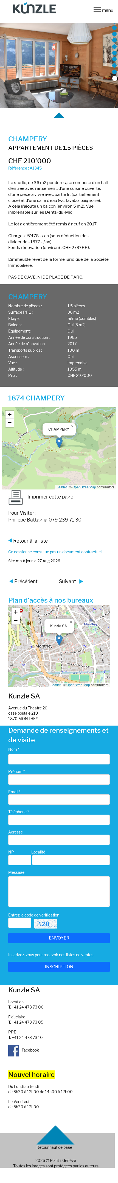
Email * (14, 791)
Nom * (13, 749)
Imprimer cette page (50, 497)
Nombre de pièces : (25, 305)
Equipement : (19, 331)
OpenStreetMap (84, 487)
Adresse (15, 832)
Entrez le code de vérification (33, 915)
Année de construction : (29, 337)
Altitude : (16, 369)
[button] (59, 442)
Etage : (14, 318)
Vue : (12, 362)
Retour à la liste (30, 541)
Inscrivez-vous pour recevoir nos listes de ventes (50, 954)
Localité (38, 852)
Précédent (26, 581)
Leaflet (62, 487)
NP (11, 852)
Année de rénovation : (27, 343)
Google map (58, 448)
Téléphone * (18, 811)
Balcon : (15, 324)
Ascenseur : (18, 356)
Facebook (30, 1050)
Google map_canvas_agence (58, 646)
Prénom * (16, 771)
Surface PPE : (20, 312)
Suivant (67, 581)
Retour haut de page (54, 1147)
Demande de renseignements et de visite (58, 735)
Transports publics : (25, 350)
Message (16, 872)
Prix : (12, 375)
